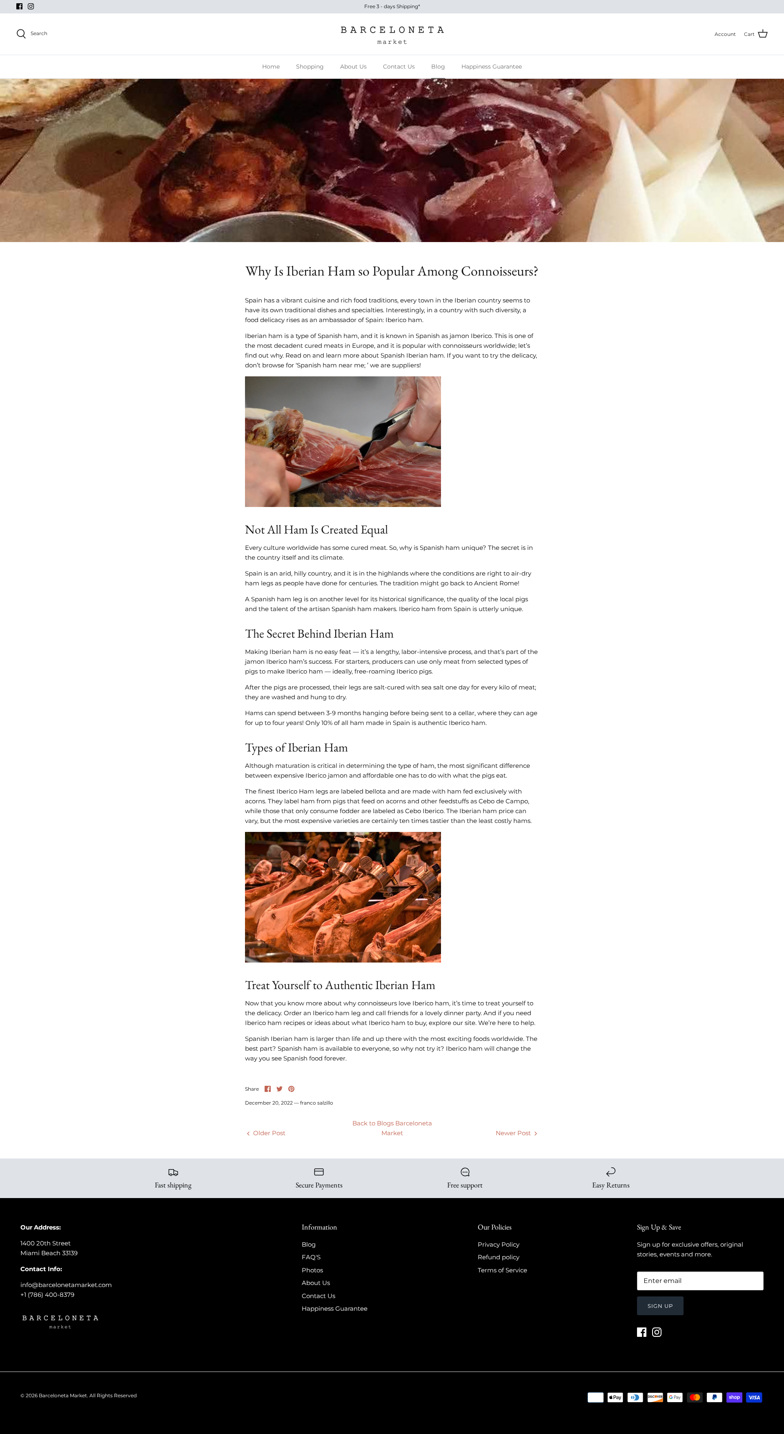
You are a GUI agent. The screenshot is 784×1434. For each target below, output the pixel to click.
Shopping (310, 66)
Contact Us (399, 66)
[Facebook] (19, 6)
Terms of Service (502, 1270)
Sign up (660, 1306)
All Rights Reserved (113, 1395)
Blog (438, 66)
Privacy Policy (498, 1244)
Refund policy (498, 1257)
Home (271, 66)
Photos (312, 1270)
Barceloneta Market (63, 1395)
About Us (353, 66)
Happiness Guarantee (491, 66)
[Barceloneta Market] (392, 34)
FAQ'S (311, 1257)
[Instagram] (31, 6)
